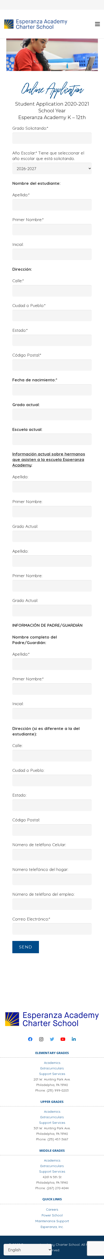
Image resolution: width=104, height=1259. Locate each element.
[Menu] (97, 24)
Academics (52, 1063)
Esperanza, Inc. (52, 1227)
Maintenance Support (52, 1221)
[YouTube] (63, 1039)
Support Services (52, 1074)
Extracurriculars (52, 1068)
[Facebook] (30, 1039)
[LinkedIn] (73, 1039)
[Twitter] (52, 1039)
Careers (52, 1209)
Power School (52, 1215)
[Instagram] (41, 1039)
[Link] (35, 24)
